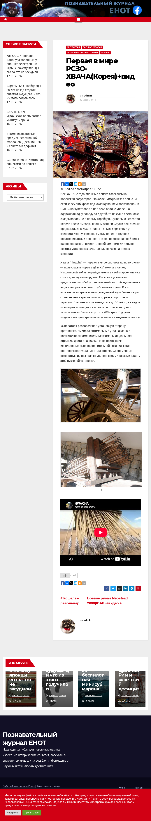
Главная (138, 787)
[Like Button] (65, 575)
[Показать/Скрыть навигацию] (78, 19)
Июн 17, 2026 (20, 695)
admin (88, 95)
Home (122, 787)
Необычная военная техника (82, 53)
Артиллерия (73, 47)
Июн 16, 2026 (93, 695)
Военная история (92, 47)
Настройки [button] (12, 812)
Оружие (105, 53)
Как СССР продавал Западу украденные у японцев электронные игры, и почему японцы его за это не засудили (23, 64)
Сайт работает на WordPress (19, 786)
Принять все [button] (31, 812)
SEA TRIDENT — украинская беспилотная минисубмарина (24, 116)
